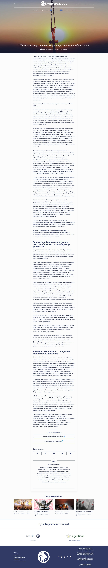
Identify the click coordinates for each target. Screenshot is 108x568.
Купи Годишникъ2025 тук (54, 524)
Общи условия (17, 555)
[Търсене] (14, 3)
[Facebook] (37, 453)
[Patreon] (70, 557)
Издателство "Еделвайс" (75, 540)
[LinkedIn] (54, 453)
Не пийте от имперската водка (21, 512)
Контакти (16, 554)
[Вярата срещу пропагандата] (64, 504)
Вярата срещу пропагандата (62, 512)
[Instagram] (61, 557)
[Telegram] (62, 453)
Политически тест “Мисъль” (20, 561)
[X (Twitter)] (46, 453)
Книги (58, 10)
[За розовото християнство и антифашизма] (43, 504)
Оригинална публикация (54, 433)
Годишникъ (46, 10)
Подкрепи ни (33, 540)
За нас (66, 10)
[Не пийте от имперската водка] (23, 504)
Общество (65, 49)
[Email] (71, 453)
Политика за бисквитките (19, 557)
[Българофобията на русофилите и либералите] (85, 504)
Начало (35, 10)
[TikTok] (64, 557)
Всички (72, 10)
